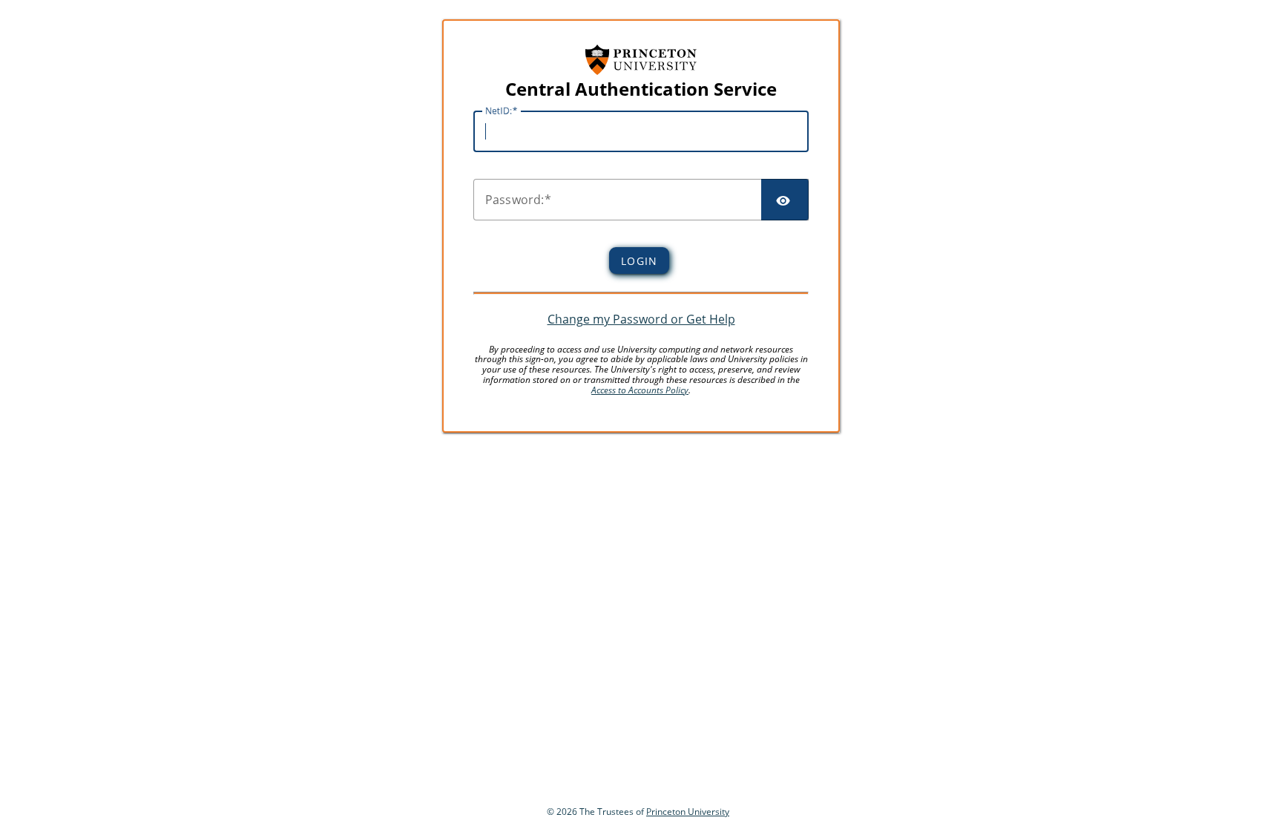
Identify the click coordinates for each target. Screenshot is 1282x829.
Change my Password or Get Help (641, 319)
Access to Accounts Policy (639, 390)
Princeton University (687, 811)
